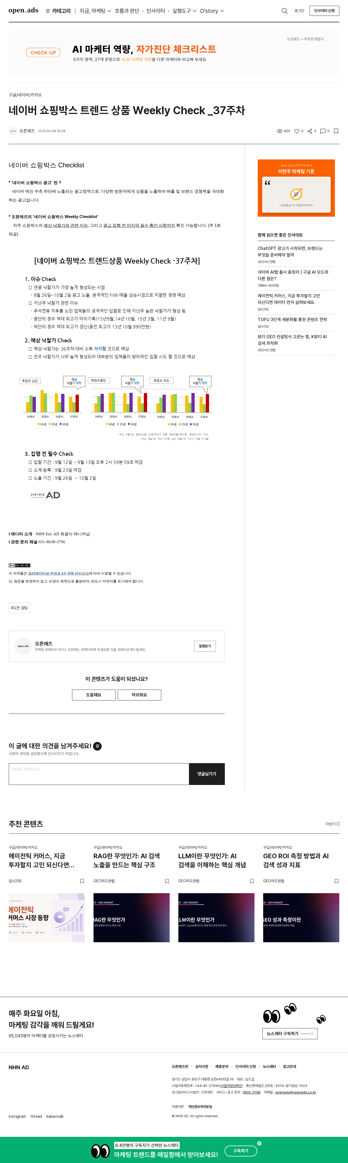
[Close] (259, 1143)
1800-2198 (251, 1092)
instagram (17, 1116)
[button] (333, 824)
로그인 (299, 10)
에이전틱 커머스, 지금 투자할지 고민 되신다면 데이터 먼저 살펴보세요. (40, 861)
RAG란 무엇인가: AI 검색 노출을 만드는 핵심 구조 (127, 860)
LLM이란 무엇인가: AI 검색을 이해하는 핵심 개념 (212, 860)
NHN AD (19, 1067)
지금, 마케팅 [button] (92, 11)
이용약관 (178, 1107)
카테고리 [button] (61, 11)
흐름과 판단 (127, 11)
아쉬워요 (139, 694)
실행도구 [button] (181, 11)
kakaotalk (55, 1116)
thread (36, 1116)
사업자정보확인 (231, 1086)
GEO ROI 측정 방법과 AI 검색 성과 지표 (296, 860)
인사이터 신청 (324, 10)
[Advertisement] (296, 452)
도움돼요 (93, 694)
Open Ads (23, 10)
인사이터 (156, 11)
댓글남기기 (206, 774)
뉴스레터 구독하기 (283, 1033)
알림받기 (205, 646)
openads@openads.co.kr (295, 1092)
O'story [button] (209, 11)
